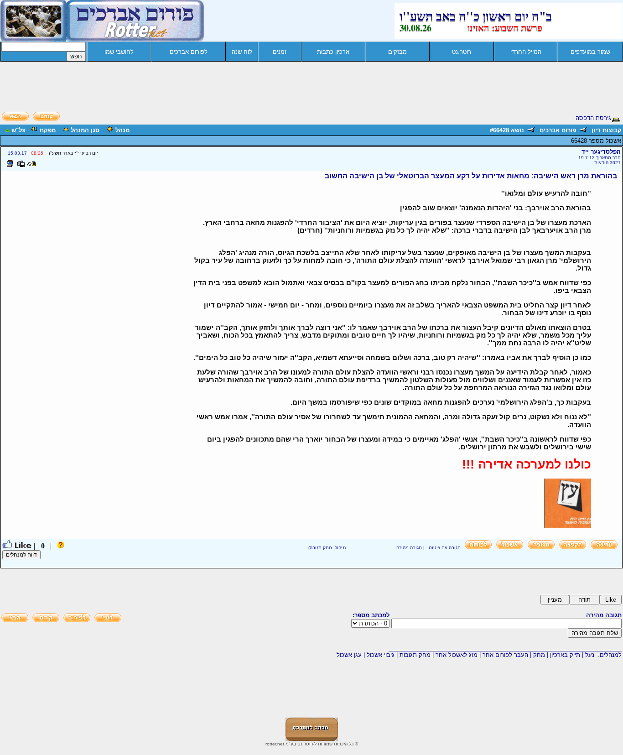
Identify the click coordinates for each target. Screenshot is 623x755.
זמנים (279, 51)
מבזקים (397, 51)
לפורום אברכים (189, 51)
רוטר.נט (461, 51)
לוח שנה (242, 51)
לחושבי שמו (119, 51)
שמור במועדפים (590, 51)
